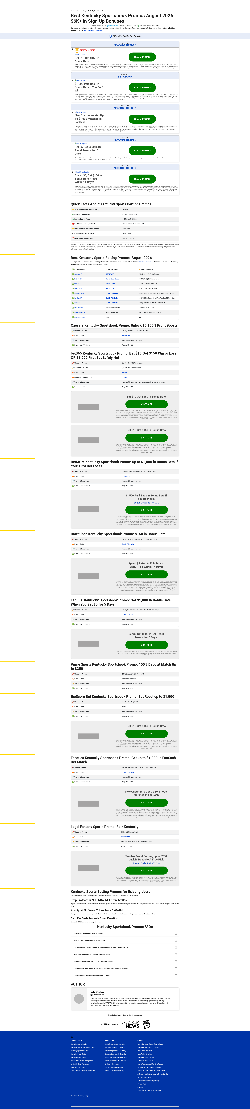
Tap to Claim (110, 284)
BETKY (124, 372)
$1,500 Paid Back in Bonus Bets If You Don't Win (89, 87)
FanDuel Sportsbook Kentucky (115, 1061)
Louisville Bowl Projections (80, 1064)
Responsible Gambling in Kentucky (149, 1091)
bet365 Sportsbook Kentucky (115, 1044)
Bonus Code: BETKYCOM (147, 502)
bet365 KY (78, 279)
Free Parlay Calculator (145, 1054)
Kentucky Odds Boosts (79, 1057)
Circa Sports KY (79, 317)
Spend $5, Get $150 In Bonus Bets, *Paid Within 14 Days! (88, 179)
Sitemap (140, 1087)
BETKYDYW (110, 274)
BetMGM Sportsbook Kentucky (115, 1047)
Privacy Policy (142, 1084)
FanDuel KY (78, 298)
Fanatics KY (78, 303)
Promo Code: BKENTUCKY (146, 863)
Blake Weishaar (98, 26)
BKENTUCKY (125, 837)
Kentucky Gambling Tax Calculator (149, 1047)
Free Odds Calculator (145, 1051)
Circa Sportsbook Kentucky (114, 1067)
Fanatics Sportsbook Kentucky (115, 1051)
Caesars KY (78, 274)
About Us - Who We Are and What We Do (151, 1071)
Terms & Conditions (144, 1077)
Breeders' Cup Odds (78, 1067)
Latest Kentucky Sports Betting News (150, 1044)
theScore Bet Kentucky (113, 1064)
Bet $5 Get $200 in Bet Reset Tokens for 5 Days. (88, 150)
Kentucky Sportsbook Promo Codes (83, 1047)
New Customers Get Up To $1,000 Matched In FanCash (89, 119)
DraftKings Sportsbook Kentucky (116, 1057)
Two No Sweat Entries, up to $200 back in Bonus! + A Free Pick (146, 858)
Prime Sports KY (80, 312)
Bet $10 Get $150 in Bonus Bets (87, 59)
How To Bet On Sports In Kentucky (149, 1067)
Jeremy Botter (154, 26)
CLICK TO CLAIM (112, 293)
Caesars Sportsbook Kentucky (115, 1054)
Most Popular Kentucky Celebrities (83, 1071)
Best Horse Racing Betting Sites (82, 1061)
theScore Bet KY (80, 308)
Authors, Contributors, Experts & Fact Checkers (153, 1074)
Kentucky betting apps (145, 262)
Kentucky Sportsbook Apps (80, 1051)
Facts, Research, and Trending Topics (150, 1064)
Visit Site (146, 404)
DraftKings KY (79, 293)
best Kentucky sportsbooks (92, 30)
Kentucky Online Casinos (146, 1061)
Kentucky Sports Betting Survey (148, 1081)
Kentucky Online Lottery (146, 1057)
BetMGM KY (78, 288)
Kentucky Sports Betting (79, 1044)
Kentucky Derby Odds (78, 1054)
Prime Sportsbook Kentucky (114, 1071)
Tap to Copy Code (112, 279)
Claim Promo (142, 57)
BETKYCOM (110, 288)
